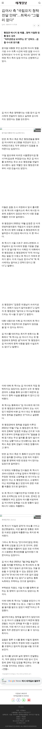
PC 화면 (21, 707)
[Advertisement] (21, 87)
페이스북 (18, 700)
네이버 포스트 (23, 700)
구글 (13, 700)
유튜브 (29, 700)
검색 (39, 3)
